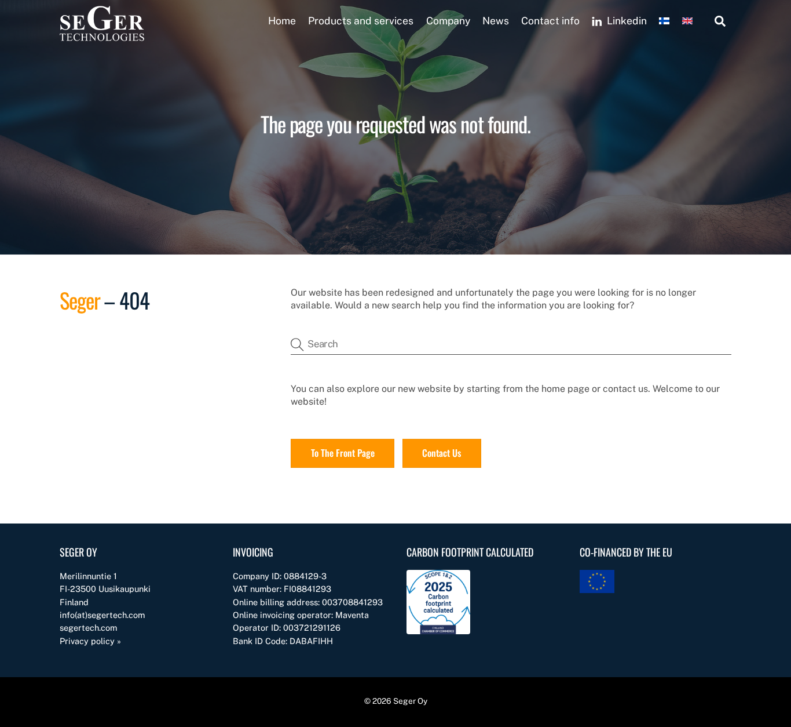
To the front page (343, 453)
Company (448, 20)
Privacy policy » (90, 641)
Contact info (550, 20)
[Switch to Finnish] (661, 20)
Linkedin (626, 20)
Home (282, 20)
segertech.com (88, 628)
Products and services (360, 20)
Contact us (441, 453)
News (495, 20)
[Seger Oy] (102, 36)
